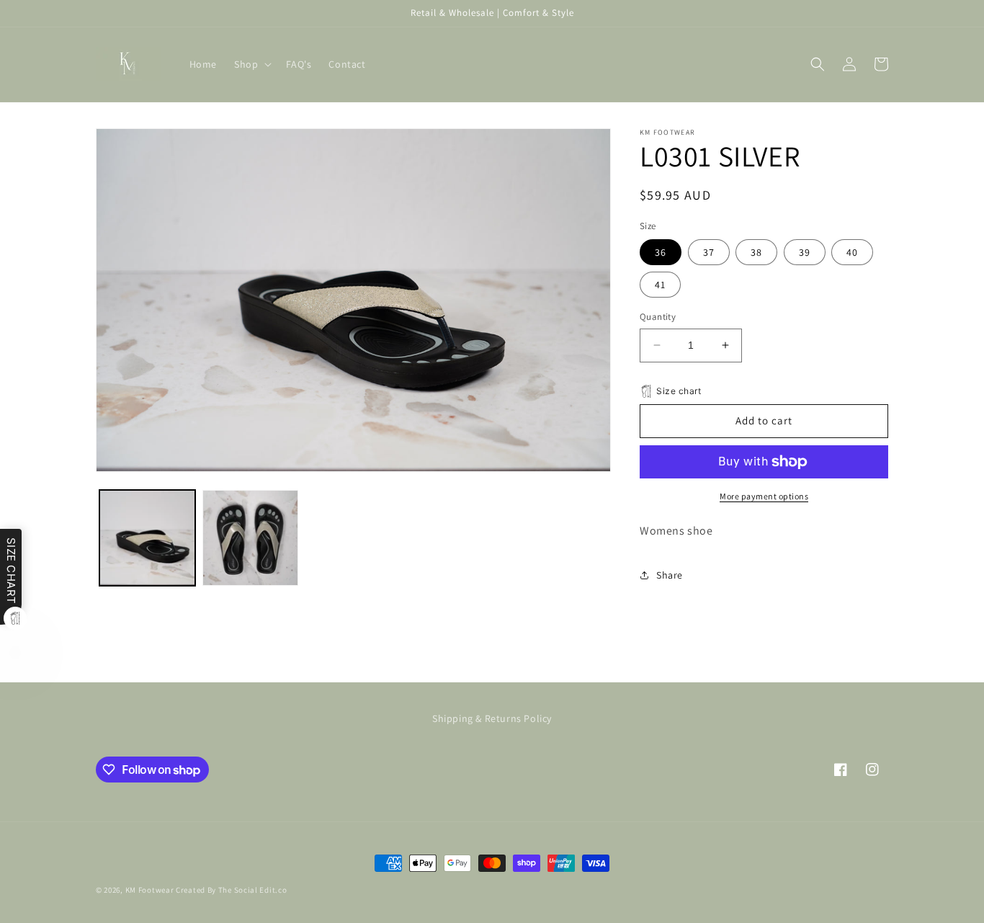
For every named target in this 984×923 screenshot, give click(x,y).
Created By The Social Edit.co (231, 890)
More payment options (764, 496)
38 (756, 252)
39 (804, 252)
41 (660, 284)
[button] (251, 64)
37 (709, 252)
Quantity (658, 317)
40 (852, 252)
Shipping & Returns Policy (492, 718)
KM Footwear (149, 890)
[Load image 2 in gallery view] (250, 538)
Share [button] (669, 574)
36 (660, 252)
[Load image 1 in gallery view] (147, 538)
